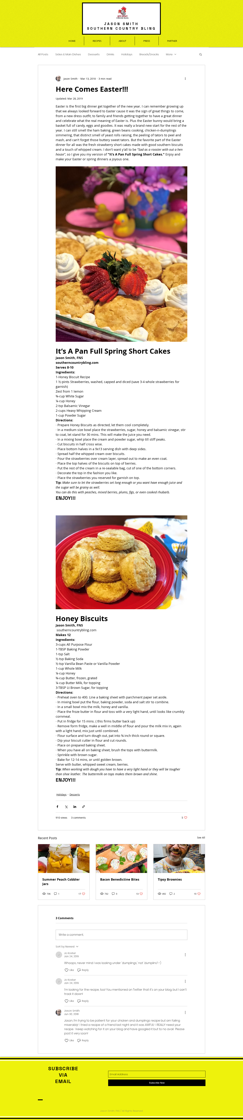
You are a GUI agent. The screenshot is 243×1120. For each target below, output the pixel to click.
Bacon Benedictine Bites (119, 879)
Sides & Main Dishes (68, 54)
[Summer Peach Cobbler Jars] (63, 858)
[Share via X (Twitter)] (66, 806)
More (169, 54)
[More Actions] (185, 955)
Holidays (126, 54)
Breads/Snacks (149, 54)
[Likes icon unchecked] (66, 970)
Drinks (110, 54)
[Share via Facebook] (57, 806)
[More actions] (185, 78)
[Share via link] (83, 806)
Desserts (94, 54)
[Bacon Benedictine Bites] (121, 858)
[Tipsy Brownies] (179, 858)
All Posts (43, 54)
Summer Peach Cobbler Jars (61, 881)
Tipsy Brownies (170, 879)
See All (201, 837)
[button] (200, 54)
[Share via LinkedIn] (74, 806)
